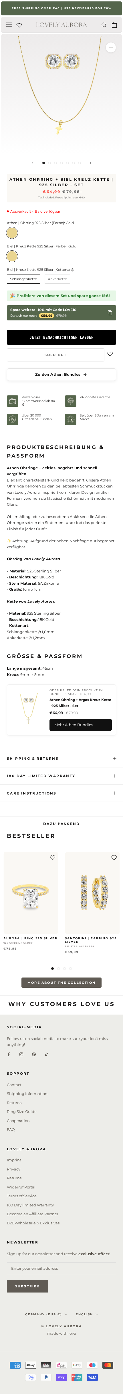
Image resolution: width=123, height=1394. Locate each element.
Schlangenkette (23, 279)
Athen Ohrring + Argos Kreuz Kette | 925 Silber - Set (80, 703)
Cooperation (18, 1120)
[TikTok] (46, 1054)
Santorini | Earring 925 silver (91, 940)
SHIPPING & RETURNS (33, 758)
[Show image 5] (67, 163)
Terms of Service (22, 1196)
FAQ (11, 1129)
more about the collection (61, 983)
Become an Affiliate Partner (32, 1214)
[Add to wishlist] (110, 354)
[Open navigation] (9, 25)
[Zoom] (111, 47)
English (84, 1314)
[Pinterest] (34, 1054)
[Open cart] (114, 25)
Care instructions (32, 793)
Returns (14, 1102)
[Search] (104, 24)
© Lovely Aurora (61, 1326)
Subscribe (27, 1286)
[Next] (90, 163)
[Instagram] (21, 1054)
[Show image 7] (79, 163)
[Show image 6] (73, 163)
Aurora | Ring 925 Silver (30, 938)
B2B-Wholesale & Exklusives (33, 1223)
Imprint (14, 1160)
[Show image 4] (61, 163)
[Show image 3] (55, 163)
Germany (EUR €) (43, 1314)
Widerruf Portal (21, 1187)
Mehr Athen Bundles (73, 724)
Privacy (13, 1169)
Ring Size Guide (22, 1111)
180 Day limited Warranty (41, 776)
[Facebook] (9, 1054)
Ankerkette (57, 279)
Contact (14, 1084)
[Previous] (33, 163)
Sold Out (56, 355)
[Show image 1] (43, 163)
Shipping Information (27, 1093)
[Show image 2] (49, 163)
